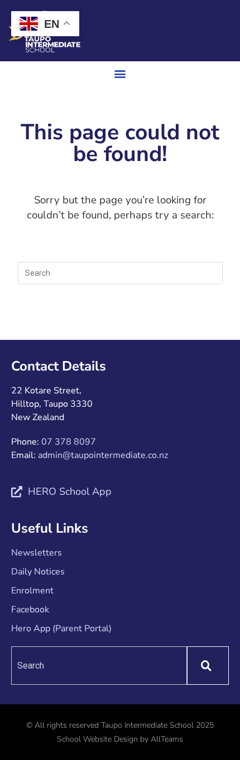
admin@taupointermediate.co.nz (103, 455)
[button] (120, 73)
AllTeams (167, 739)
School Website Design (97, 739)
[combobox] (99, 665)
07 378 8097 (68, 442)
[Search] (208, 665)
